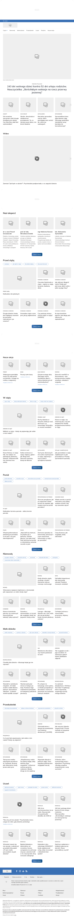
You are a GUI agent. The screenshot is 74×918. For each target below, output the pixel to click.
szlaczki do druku (58, 708)
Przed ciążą (6, 291)
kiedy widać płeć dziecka (20, 401)
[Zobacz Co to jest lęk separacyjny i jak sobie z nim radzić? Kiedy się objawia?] (19, 722)
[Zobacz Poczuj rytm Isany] (28, 365)
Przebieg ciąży (42, 417)
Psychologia (58, 724)
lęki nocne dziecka (34, 632)
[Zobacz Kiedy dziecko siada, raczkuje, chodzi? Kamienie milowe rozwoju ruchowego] (46, 568)
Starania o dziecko (43, 279)
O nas (25, 877)
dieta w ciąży (33, 401)
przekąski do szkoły (32, 787)
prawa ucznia (44, 787)
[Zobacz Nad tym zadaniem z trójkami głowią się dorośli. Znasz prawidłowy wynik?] (63, 834)
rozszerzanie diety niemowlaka (12, 560)
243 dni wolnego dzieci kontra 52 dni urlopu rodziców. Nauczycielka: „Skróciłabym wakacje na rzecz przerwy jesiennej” (37, 89)
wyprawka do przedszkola (44, 708)
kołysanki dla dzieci (43, 557)
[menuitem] (5, 30)
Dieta (56, 575)
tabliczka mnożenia (9, 787)
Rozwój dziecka (7, 659)
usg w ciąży (7, 401)
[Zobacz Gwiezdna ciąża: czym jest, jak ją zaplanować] (28, 303)
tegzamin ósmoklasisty (10, 790)
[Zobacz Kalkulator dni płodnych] (19, 278)
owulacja (7, 264)
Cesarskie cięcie (59, 497)
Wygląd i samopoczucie (61, 450)
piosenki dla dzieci (63, 632)
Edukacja (40, 757)
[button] (37, 254)
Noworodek (58, 609)
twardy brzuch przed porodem (52, 478)
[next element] (70, 113)
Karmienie (5, 609)
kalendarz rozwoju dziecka (48, 632)
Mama (21, 372)
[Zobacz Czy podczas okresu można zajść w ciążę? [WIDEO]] (46, 303)
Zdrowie (22, 609)
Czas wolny (23, 114)
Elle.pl (4, 890)
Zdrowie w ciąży (7, 428)
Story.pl (57, 895)
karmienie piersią (22, 557)
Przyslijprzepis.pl (59, 893)
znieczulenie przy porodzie (34, 478)
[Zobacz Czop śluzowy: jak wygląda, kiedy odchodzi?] (63, 523)
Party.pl (22, 893)
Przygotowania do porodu (45, 497)
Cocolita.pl (40, 895)
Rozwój (5, 587)
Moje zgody (39, 877)
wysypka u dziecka (9, 557)
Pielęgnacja (41, 609)
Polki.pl (39, 893)
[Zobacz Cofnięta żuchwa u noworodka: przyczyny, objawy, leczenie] (63, 601)
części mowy (21, 787)
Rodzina (57, 372)
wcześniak (32, 557)
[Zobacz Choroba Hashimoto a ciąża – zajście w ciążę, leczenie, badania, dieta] (46, 272)
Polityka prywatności (16, 877)
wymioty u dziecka (21, 632)
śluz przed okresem (42, 264)
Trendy (5, 372)
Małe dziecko (41, 372)
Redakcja (32, 877)
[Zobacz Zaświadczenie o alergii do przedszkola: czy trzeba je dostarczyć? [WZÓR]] (46, 716)
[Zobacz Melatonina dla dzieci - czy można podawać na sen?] (46, 641)
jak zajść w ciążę (17, 264)
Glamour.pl (22, 890)
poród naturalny (8, 478)
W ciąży (5, 508)
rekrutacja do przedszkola (11, 708)
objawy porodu (8, 481)
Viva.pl (4, 895)
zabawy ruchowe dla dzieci (27, 708)
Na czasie (5, 21)
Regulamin (6, 877)
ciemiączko (55, 557)
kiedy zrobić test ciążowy (47, 401)
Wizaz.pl (22, 895)
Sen (39, 648)
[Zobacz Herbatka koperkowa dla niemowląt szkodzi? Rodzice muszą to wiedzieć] (63, 568)
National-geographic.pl (8, 893)
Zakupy (5, 114)
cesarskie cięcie (20, 478)
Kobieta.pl (40, 890)
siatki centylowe (9, 632)
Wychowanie (58, 114)
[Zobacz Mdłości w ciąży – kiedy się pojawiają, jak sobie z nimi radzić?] (19, 416)
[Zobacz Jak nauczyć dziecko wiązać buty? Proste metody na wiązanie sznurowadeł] (63, 716)
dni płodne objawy (29, 264)
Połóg (4, 530)
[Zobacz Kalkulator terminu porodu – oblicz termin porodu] (19, 496)
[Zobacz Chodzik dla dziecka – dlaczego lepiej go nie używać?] (19, 647)
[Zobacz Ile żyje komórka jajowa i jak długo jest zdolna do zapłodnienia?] (63, 303)
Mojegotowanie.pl (60, 890)
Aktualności (41, 114)
